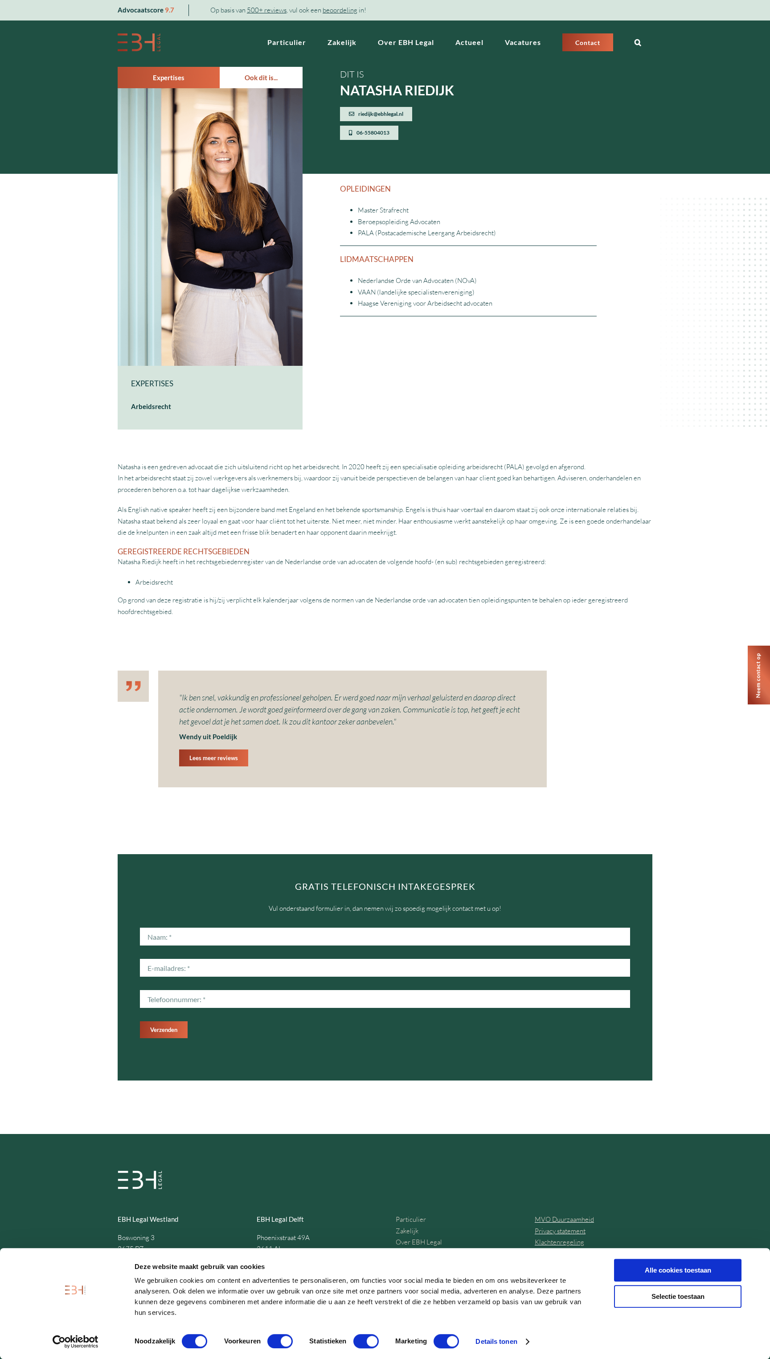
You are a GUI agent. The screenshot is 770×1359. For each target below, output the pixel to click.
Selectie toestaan (677, 1296)
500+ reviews (267, 10)
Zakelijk (407, 1231)
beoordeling (340, 10)
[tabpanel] (210, 259)
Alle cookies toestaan (678, 1270)
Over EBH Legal (419, 1242)
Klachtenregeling (559, 1242)
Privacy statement (560, 1231)
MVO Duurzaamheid (564, 1219)
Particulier (411, 1219)
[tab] (169, 77)
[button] (638, 42)
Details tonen (496, 1341)
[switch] (280, 1341)
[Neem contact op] (759, 649)
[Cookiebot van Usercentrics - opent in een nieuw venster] (76, 1341)
